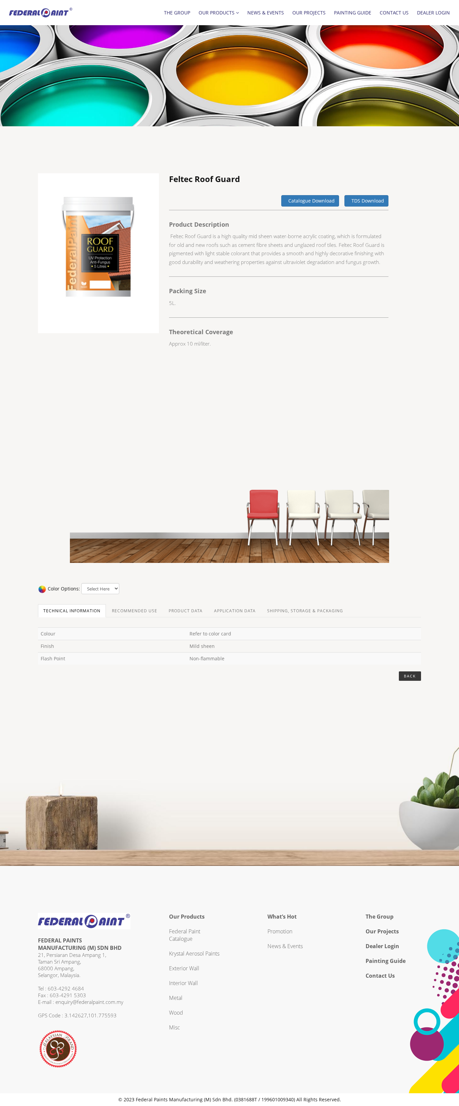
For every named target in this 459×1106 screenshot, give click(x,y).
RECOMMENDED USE (134, 611)
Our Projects (309, 12)
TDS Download (366, 200)
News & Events (265, 12)
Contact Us (394, 12)
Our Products (217, 12)
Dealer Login (433, 12)
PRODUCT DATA (186, 611)
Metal (175, 998)
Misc (174, 1027)
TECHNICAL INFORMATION (71, 611)
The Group (177, 12)
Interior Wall (183, 983)
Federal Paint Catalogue (184, 935)
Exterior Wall (184, 968)
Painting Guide (352, 12)
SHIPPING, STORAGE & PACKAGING (305, 611)
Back (410, 675)
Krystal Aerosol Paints (194, 953)
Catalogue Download (310, 200)
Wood (176, 1012)
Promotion (279, 931)
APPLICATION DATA (235, 611)
